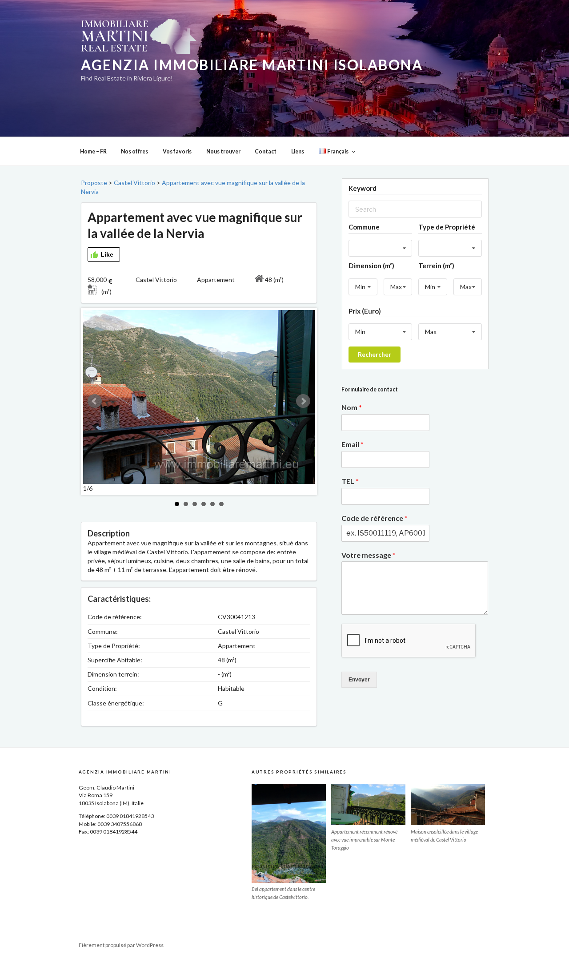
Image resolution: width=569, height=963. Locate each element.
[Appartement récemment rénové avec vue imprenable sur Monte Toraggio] (368, 805)
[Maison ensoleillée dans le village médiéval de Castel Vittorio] (448, 805)
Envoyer (359, 680)
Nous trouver (223, 151)
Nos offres (134, 151)
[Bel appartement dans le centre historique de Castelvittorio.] (289, 833)
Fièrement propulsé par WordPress (121, 945)
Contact (265, 151)
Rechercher (374, 354)
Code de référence (374, 518)
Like (106, 254)
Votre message (368, 555)
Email (352, 444)
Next (303, 401)
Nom (351, 407)
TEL (350, 481)
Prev (95, 401)
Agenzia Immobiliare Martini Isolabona (252, 64)
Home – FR (93, 151)
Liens (297, 151)
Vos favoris (177, 151)
